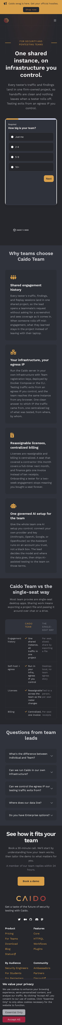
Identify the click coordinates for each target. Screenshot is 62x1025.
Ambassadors (42, 968)
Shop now (31, 9)
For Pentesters (14, 978)
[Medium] (25, 919)
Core (36, 933)
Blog (7, 948)
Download (11, 943)
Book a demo (31, 881)
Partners (39, 973)
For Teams (11, 938)
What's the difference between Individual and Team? (28, 755)
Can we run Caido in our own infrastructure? (27, 772)
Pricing (9, 933)
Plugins (38, 948)
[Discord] (36, 919)
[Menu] (55, 20)
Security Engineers (16, 968)
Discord (38, 978)
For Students (13, 973)
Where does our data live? (25, 802)
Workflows (40, 943)
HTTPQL (39, 938)
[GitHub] (31, 919)
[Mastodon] (42, 919)
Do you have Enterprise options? (29, 815)
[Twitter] (19, 919)
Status (9, 954)
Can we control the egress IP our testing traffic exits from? (29, 788)
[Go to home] (28, 20)
